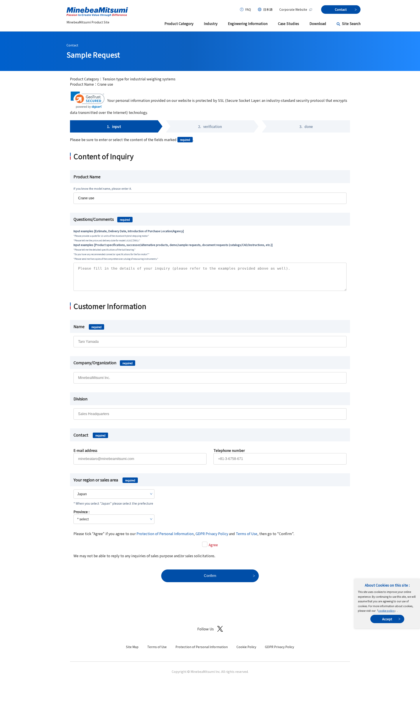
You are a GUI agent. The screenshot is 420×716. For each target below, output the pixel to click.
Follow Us (205, 628)
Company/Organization (103, 362)
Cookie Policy (246, 647)
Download (318, 23)
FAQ (248, 9)
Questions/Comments (102, 219)
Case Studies (288, 23)
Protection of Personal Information (165, 533)
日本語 (267, 9)
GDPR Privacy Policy (212, 533)
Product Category (178, 23)
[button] (87, 100)
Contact (72, 45)
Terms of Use (246, 533)
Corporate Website (293, 9)
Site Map (132, 647)
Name (88, 326)
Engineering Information (248, 23)
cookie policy (386, 610)
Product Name (87, 176)
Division (81, 398)
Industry (210, 23)
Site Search (351, 23)
